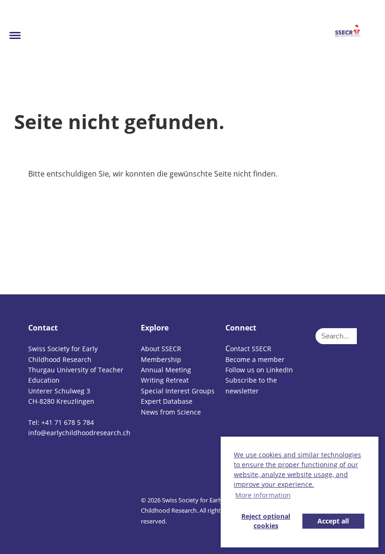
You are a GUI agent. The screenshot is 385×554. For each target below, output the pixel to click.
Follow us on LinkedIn (259, 369)
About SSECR (161, 348)
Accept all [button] (333, 520)
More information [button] (263, 495)
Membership (161, 359)
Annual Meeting (166, 369)
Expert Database (166, 401)
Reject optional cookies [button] (265, 521)
